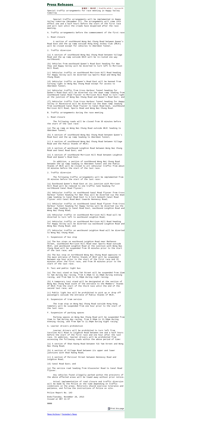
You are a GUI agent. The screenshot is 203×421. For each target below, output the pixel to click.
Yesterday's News (69, 414)
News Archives (53, 414)
